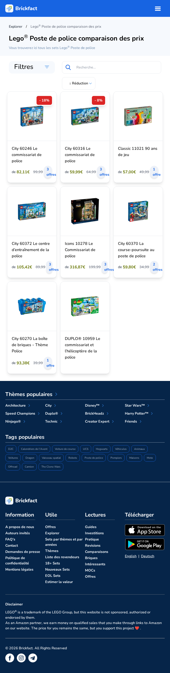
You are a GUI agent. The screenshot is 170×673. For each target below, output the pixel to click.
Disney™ (92, 405)
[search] (68, 67)
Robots (72, 458)
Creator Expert (97, 421)
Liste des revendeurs (62, 557)
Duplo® (51, 413)
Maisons (134, 458)
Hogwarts (102, 449)
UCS (85, 449)
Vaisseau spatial (51, 458)
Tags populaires (24, 437)
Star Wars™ (135, 405)
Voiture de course (65, 449)
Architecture (15, 405)
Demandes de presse (22, 551)
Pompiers (116, 458)
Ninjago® (13, 421)
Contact (11, 545)
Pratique (92, 539)
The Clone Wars (50, 466)
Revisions (92, 545)
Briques (91, 558)
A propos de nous (19, 527)
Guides (91, 527)
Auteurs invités (17, 533)
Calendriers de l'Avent (34, 449)
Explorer (52, 533)
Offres (50, 527)
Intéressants (95, 564)
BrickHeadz (94, 413)
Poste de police (94, 458)
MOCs (90, 570)
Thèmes (51, 550)
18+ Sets (52, 563)
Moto (150, 458)
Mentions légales (19, 569)
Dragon (29, 458)
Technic (51, 421)
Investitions (94, 533)
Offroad (12, 466)
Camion (29, 466)
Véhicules (121, 449)
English (131, 556)
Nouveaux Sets (57, 569)
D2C (11, 449)
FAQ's (10, 539)
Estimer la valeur (59, 581)
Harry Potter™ (136, 413)
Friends (131, 421)
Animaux (139, 449)
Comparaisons (96, 551)
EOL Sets (52, 575)
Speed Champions (20, 413)
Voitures (13, 458)
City (48, 405)
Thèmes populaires (28, 394)
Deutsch (147, 556)
